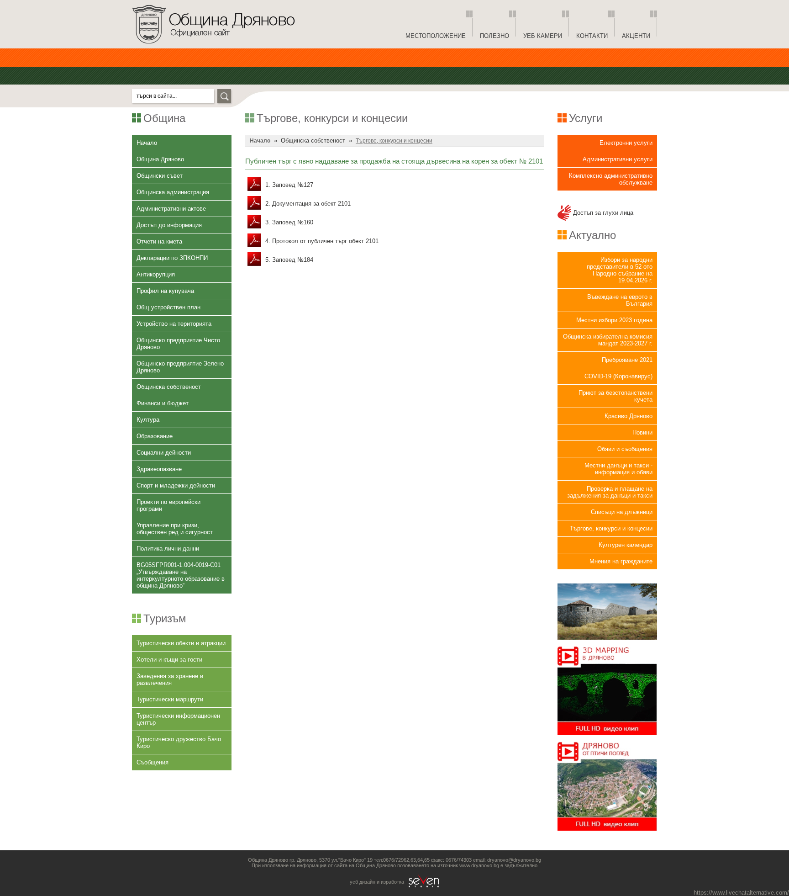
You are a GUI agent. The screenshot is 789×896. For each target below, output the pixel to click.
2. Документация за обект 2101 (307, 203)
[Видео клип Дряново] (607, 833)
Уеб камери (542, 35)
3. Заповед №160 (288, 222)
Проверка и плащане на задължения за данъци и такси (609, 492)
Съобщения (152, 762)
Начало (147, 142)
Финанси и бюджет (163, 403)
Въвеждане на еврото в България (619, 300)
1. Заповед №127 (288, 184)
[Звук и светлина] (607, 642)
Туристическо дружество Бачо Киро (179, 742)
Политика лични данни (168, 548)
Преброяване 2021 (627, 359)
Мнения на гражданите (620, 561)
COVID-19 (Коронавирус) (618, 376)
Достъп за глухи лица (602, 212)
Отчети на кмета (159, 241)
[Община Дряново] (213, 46)
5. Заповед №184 (288, 259)
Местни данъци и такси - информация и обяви (618, 469)
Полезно (494, 35)
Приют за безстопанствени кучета (615, 396)
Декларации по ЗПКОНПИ (172, 257)
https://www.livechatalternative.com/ (741, 892)
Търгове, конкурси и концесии (611, 528)
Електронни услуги (626, 142)
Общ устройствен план (168, 307)
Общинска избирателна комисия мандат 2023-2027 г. (607, 340)
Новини (642, 432)
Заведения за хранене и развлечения (170, 679)
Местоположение (435, 35)
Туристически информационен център (178, 719)
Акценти (636, 35)
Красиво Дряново (628, 416)
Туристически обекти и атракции (181, 643)
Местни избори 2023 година (614, 320)
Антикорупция (156, 274)
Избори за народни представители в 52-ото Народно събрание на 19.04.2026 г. (619, 270)
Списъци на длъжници (621, 512)
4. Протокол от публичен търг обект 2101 (321, 241)
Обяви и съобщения (624, 448)
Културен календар (625, 544)
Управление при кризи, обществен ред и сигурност (175, 528)
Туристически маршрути (170, 699)
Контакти (592, 35)
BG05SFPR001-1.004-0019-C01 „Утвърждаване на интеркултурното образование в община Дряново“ (181, 575)
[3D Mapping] (607, 737)
